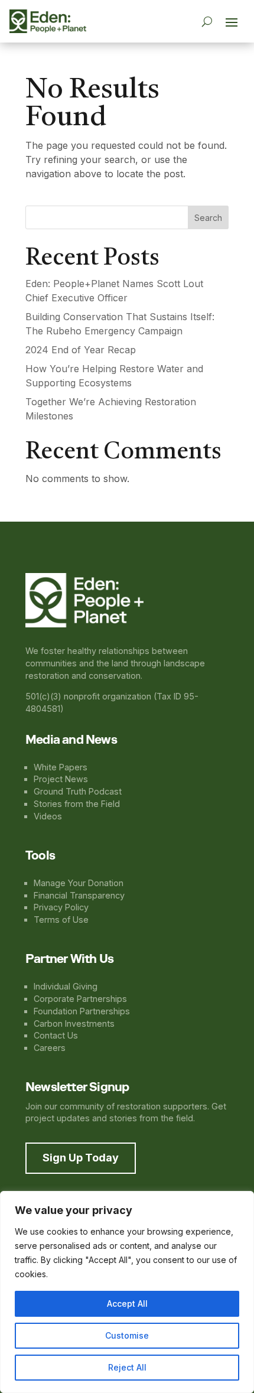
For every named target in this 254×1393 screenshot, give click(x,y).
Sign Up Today (81, 1157)
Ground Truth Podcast (78, 791)
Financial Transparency (79, 895)
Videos (48, 816)
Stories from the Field (77, 804)
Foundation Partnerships (82, 1011)
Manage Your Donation (78, 883)
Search (208, 218)
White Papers (60, 767)
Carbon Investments (74, 1023)
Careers (50, 1048)
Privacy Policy (61, 907)
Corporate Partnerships (80, 999)
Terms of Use (61, 919)
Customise (127, 1335)
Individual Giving (65, 986)
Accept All (127, 1303)
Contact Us (56, 1035)
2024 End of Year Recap (80, 350)
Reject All (127, 1367)
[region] (127, 1292)
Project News (61, 779)
